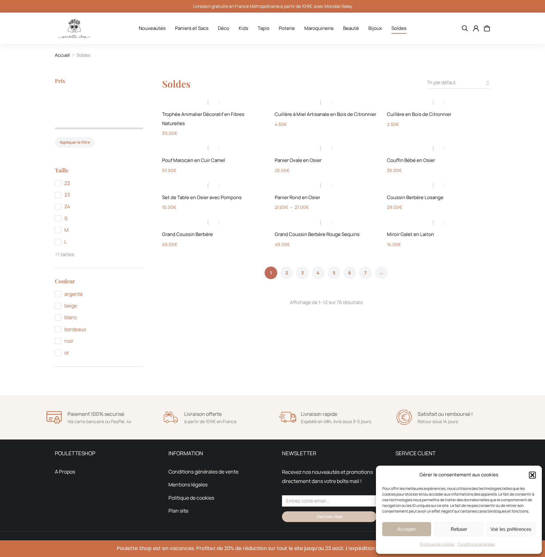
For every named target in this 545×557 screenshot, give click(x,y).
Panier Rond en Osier (297, 197)
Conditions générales (476, 544)
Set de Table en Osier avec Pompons (202, 197)
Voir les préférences (510, 529)
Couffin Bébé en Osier (411, 160)
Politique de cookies (437, 544)
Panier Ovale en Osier (298, 160)
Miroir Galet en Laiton (410, 234)
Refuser (459, 529)
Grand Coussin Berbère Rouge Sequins (317, 234)
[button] (532, 475)
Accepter (406, 529)
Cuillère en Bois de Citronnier (419, 114)
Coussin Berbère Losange (415, 197)
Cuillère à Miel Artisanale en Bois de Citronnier (325, 114)
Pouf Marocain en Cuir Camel (193, 160)
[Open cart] (487, 28)
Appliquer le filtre (75, 142)
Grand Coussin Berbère (187, 234)
